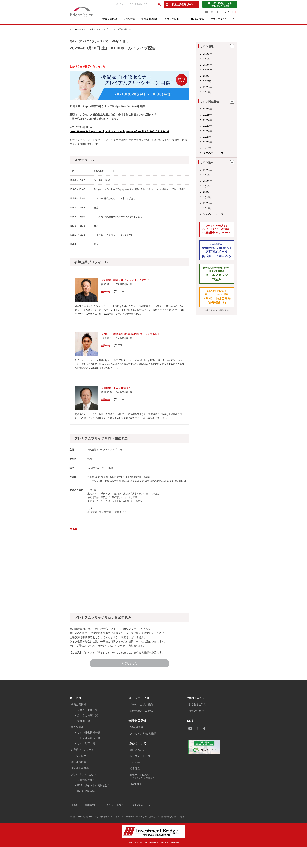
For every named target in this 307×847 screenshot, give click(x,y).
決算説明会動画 (149, 18)
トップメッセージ (140, 756)
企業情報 (105, 291)
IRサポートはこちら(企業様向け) (216, 297)
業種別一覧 (83, 720)
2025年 (207, 59)
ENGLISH (135, 784)
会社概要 (135, 762)
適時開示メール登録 (141, 710)
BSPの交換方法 (86, 790)
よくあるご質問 (197, 704)
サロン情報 (129, 18)
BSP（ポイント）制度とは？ (93, 785)
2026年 (207, 53)
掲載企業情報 (109, 18)
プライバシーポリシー (113, 805)
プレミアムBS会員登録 (143, 733)
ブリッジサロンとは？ (222, 18)
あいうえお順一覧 (87, 715)
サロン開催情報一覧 (88, 732)
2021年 (207, 81)
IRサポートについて (143, 776)
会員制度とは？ (86, 779)
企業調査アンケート (216, 229)
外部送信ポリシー (143, 805)
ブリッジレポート (174, 18)
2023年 (207, 70)
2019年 (207, 92)
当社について (137, 749)
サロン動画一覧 (86, 743)
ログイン (229, 11)
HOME (75, 805)
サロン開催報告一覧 (88, 737)
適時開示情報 (197, 18)
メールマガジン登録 (141, 704)
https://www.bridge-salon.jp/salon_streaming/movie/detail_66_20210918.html (119, 131)
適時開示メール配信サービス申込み (216, 250)
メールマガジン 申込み (216, 273)
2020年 (207, 86)
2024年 (207, 64)
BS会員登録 (136, 727)
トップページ (75, 29)
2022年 (207, 75)
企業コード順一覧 (87, 709)
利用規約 (90, 805)
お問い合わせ (196, 710)
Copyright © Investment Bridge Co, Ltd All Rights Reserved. (153, 842)
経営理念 (135, 768)
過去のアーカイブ (213, 153)
